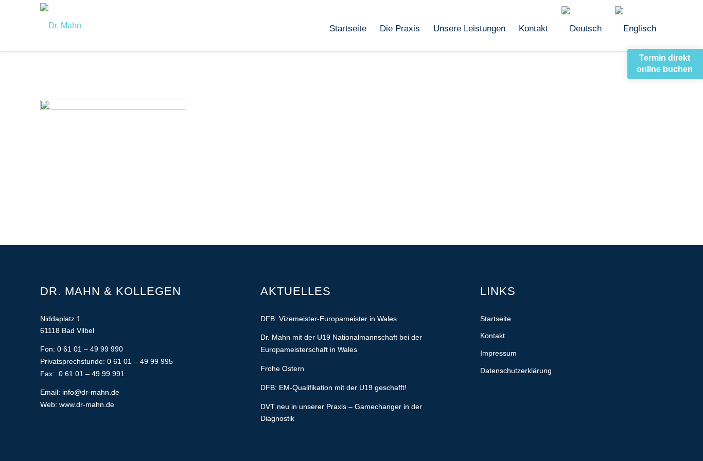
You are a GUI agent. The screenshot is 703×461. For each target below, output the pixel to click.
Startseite (495, 319)
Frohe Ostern (282, 368)
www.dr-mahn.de (86, 404)
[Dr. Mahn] (60, 25)
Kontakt (492, 335)
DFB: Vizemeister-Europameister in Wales (328, 319)
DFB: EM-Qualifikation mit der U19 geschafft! (333, 387)
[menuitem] (348, 28)
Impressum (498, 353)
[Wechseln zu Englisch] (635, 28)
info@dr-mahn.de (90, 392)
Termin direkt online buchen (665, 63)
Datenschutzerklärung (516, 370)
